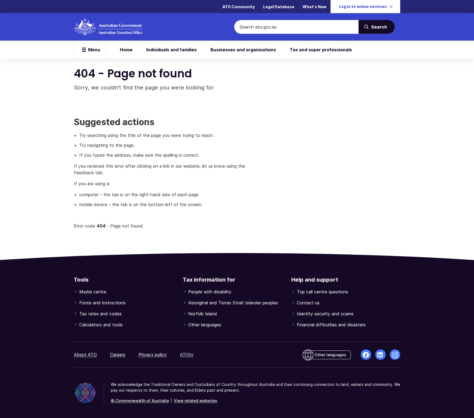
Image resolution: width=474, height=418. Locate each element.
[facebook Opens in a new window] (366, 354)
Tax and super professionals (321, 49)
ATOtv (186, 354)
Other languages (204, 324)
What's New (314, 6)
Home (126, 49)
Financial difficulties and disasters (331, 324)
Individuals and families (171, 49)
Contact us (308, 302)
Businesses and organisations (243, 49)
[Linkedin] (380, 354)
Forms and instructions (102, 302)
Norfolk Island (202, 313)
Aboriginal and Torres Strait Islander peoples (233, 302)
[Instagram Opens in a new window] (395, 354)
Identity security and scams (325, 313)
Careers (117, 354)
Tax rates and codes (100, 313)
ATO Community (238, 6)
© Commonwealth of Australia (140, 400)
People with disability (210, 291)
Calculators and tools (101, 324)
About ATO (85, 354)
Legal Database (278, 6)
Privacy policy (153, 354)
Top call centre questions (322, 291)
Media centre (92, 291)
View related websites (195, 400)
